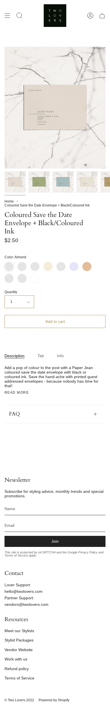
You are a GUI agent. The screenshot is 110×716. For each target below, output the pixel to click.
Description (15, 355)
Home (9, 201)
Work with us (16, 659)
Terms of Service (19, 678)
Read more (17, 392)
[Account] (90, 15)
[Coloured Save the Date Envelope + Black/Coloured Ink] (15, 182)
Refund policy (17, 668)
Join (55, 541)
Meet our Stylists (19, 630)
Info (60, 355)
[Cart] (102, 15)
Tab (41, 355)
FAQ (14, 413)
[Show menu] (7, 15)
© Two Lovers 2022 (19, 700)
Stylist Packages (19, 640)
